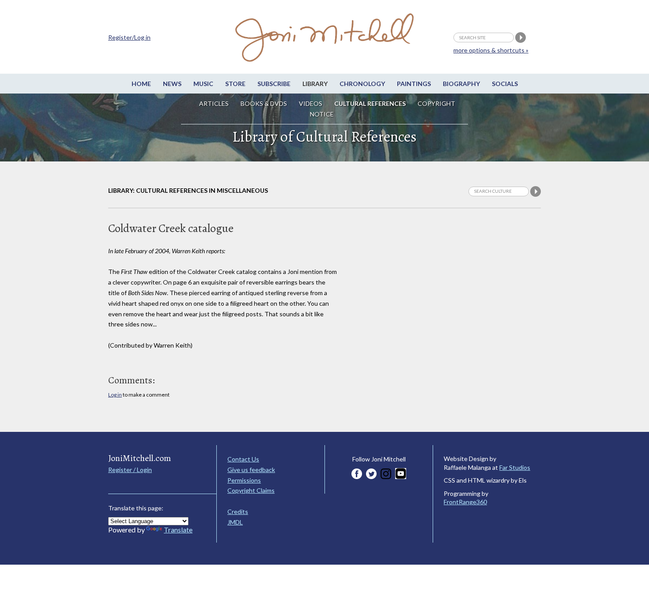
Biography (461, 83)
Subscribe (274, 83)
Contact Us (243, 459)
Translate (178, 529)
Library (315, 83)
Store (235, 83)
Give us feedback (251, 469)
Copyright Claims (251, 490)
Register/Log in (129, 37)
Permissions (244, 480)
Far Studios (514, 467)
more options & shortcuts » (490, 50)
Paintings (414, 83)
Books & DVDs (264, 103)
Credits (237, 511)
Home (141, 83)
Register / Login (130, 469)
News (172, 83)
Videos (310, 103)
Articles (214, 103)
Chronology (362, 83)
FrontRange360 (465, 502)
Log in (115, 394)
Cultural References (370, 103)
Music (203, 83)
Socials (505, 83)
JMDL (235, 522)
